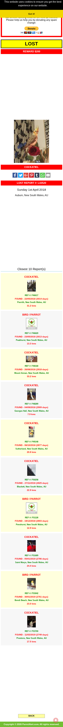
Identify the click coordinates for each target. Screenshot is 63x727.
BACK (31, 716)
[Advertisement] (31, 86)
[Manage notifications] (55, 720)
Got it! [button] (31, 14)
